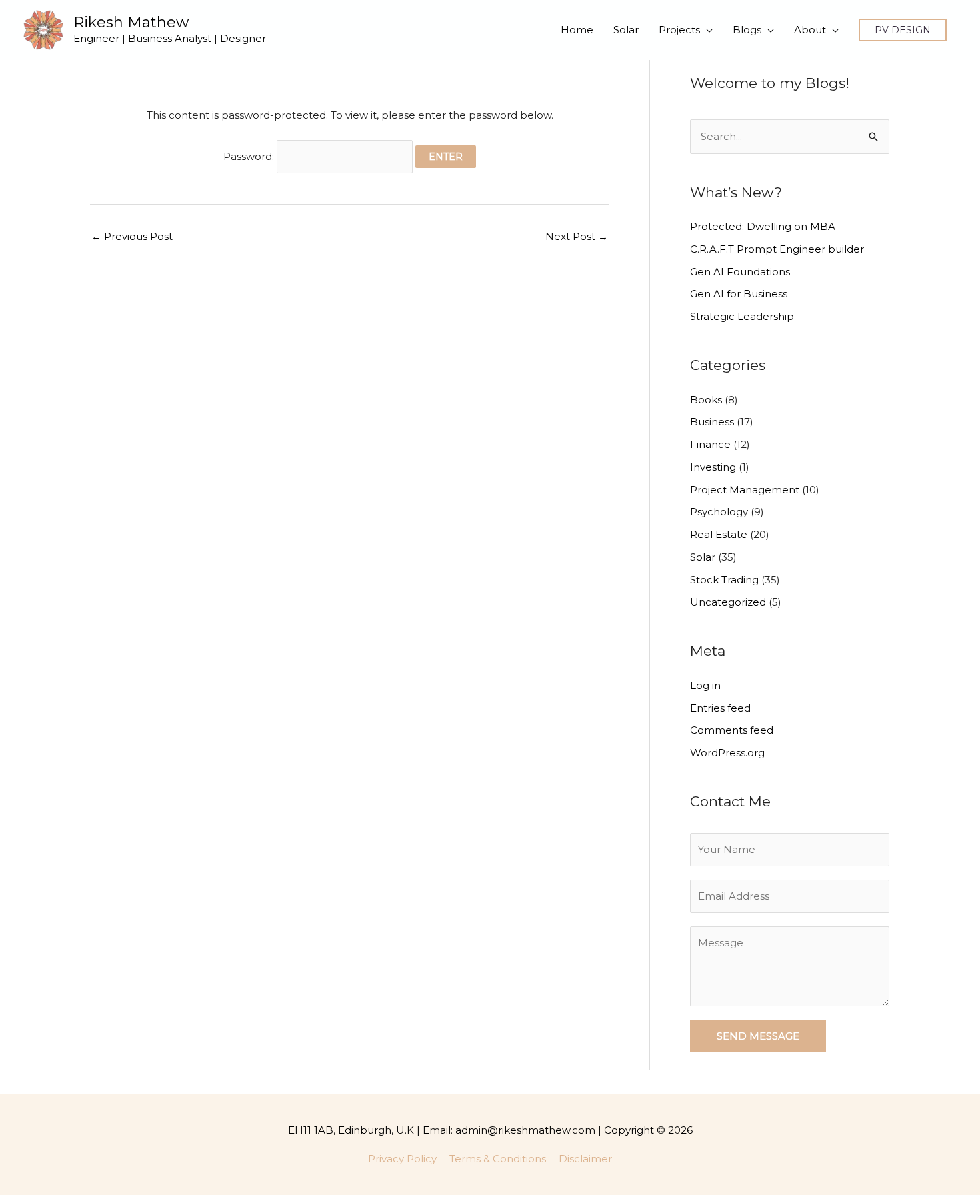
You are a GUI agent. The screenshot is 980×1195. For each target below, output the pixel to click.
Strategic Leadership (742, 316)
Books (706, 399)
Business (712, 421)
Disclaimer (585, 1158)
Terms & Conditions (497, 1158)
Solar (702, 557)
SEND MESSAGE (758, 1036)
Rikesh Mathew (131, 22)
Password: (250, 156)
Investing (713, 467)
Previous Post (132, 236)
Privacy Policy (402, 1158)
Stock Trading (724, 579)
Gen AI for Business (738, 293)
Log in (705, 685)
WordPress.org (727, 752)
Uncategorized (728, 601)
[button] (903, 30)
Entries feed (720, 708)
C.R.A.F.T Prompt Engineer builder (777, 249)
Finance (710, 444)
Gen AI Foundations (740, 271)
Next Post (576, 236)
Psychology (719, 511)
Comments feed (731, 730)
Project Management (744, 489)
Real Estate (718, 534)
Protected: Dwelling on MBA (762, 226)
